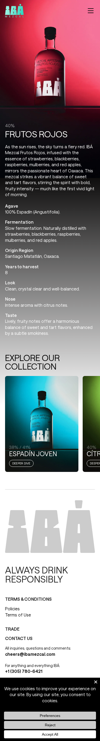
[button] (91, 10)
